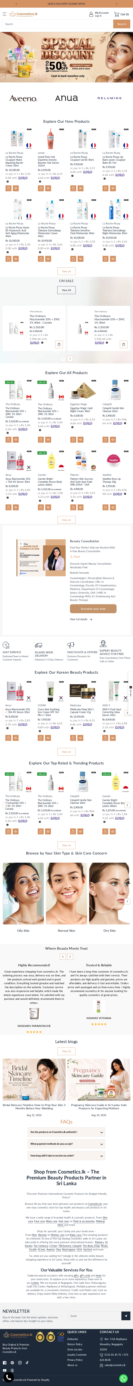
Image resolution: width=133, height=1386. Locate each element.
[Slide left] (63, 359)
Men (34, 1234)
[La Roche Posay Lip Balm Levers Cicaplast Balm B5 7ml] (115, 138)
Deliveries (72, 1339)
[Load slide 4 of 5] (69, 79)
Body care (51, 1221)
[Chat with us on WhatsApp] (123, 1378)
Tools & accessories (84, 1221)
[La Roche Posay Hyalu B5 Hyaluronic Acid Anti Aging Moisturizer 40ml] (18, 209)
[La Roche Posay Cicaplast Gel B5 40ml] (83, 138)
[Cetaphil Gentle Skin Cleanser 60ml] (115, 390)
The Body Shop (91, 1245)
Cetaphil (76, 1245)
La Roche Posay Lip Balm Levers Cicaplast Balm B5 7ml (114, 159)
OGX (79, 1249)
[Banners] (23, 98)
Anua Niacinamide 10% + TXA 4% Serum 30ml (18, 480)
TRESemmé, (65, 1245)
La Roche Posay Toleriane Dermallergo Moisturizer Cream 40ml (49, 232)
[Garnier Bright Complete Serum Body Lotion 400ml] (50, 460)
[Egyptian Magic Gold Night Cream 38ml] (83, 390)
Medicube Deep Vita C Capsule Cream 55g (82, 711)
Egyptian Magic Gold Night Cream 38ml (81, 410)
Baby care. (76, 1234)
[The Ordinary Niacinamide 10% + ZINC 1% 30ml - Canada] (14, 328)
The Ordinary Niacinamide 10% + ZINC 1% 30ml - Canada (45, 319)
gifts (76, 1275)
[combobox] (66, 24)
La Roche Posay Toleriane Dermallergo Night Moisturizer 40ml (115, 230)
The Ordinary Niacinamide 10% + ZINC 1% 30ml (109, 319)
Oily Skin (23, 930)
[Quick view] (16, 188)
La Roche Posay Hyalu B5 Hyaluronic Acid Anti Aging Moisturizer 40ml (17, 232)
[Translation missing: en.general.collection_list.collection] (23, 893)
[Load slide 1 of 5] (46, 79)
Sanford (87, 1249)
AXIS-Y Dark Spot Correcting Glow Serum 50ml (111, 712)
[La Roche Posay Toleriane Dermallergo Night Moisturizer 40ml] (115, 209)
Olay (58, 1249)
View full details (79, 619)
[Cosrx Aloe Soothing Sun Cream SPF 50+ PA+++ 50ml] (50, 691)
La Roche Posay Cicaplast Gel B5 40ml (82, 158)
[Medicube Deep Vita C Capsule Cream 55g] (83, 691)
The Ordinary (41, 1245)
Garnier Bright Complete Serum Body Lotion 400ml (50, 481)
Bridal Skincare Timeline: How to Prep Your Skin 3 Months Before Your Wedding (34, 1106)
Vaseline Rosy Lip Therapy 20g (112, 480)
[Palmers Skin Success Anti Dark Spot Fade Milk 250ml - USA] (83, 460)
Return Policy (74, 1344)
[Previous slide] (16, 4)
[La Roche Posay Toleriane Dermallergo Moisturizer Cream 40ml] (50, 209)
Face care (39, 1221)
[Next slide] (117, 4)
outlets (35, 1282)
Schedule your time (93, 608)
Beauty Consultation (84, 541)
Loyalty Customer (77, 1354)
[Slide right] (70, 359)
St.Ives (41, 1249)
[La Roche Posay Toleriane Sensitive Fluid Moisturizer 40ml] (83, 209)
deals (99, 1275)
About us (72, 1365)
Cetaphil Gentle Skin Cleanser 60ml (113, 410)
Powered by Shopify (38, 1379)
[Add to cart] (8, 188)
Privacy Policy (75, 1359)
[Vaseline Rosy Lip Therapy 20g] (115, 460)
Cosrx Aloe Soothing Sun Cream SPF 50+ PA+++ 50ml (48, 712)
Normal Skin (66, 930)
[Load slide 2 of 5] (53, 79)
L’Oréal (53, 1245)
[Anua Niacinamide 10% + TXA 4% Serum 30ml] (18, 460)
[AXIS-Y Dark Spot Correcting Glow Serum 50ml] (115, 691)
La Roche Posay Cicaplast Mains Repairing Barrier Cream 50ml (14, 161)
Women (42, 1234)
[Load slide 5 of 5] (76, 79)
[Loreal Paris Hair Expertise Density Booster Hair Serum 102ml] (50, 138)
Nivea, (104, 1245)
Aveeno (50, 1249)
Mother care (57, 1234)
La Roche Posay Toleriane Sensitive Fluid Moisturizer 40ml (82, 230)
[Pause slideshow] (97, 79)
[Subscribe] (125, 1316)
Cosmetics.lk (95, 1203)
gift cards (85, 1275)
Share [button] (77, 556)
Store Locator (74, 1349)
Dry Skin (110, 930)
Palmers (99, 1242)
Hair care (64, 1221)
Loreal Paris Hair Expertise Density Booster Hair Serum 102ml (48, 161)
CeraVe (33, 1249)
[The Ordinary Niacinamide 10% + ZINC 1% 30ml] (79, 328)
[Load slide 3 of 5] (61, 79)
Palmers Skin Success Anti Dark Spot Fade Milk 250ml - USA (81, 481)
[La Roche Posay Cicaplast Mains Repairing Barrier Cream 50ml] (18, 138)
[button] (6, 14)
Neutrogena (68, 1249)
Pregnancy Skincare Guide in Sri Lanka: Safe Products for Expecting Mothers (99, 1106)
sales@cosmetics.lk (115, 1365)
